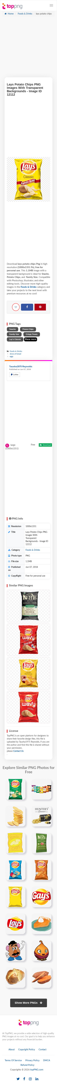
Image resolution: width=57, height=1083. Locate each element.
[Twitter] (18, 1079)
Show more (30, 339)
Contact (42, 1049)
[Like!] (16, 307)
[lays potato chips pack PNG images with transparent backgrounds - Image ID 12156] (28, 673)
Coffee (15, 374)
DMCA (46, 1060)
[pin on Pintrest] (21, 783)
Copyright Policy (26, 1049)
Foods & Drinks (24, 14)
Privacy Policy (32, 1060)
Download (46, 445)
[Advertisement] (28, 48)
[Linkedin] (36, 1079)
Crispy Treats (32, 334)
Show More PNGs (26, 1002)
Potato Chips (28, 329)
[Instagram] (30, 1079)
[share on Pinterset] (40, 307)
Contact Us (18, 751)
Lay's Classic (15, 339)
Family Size (14, 334)
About (12, 1049)
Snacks (12, 329)
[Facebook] (27, 307)
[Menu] (51, 5)
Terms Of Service (13, 1060)
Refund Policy (27, 1065)
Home (10, 14)
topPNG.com (36, 1070)
